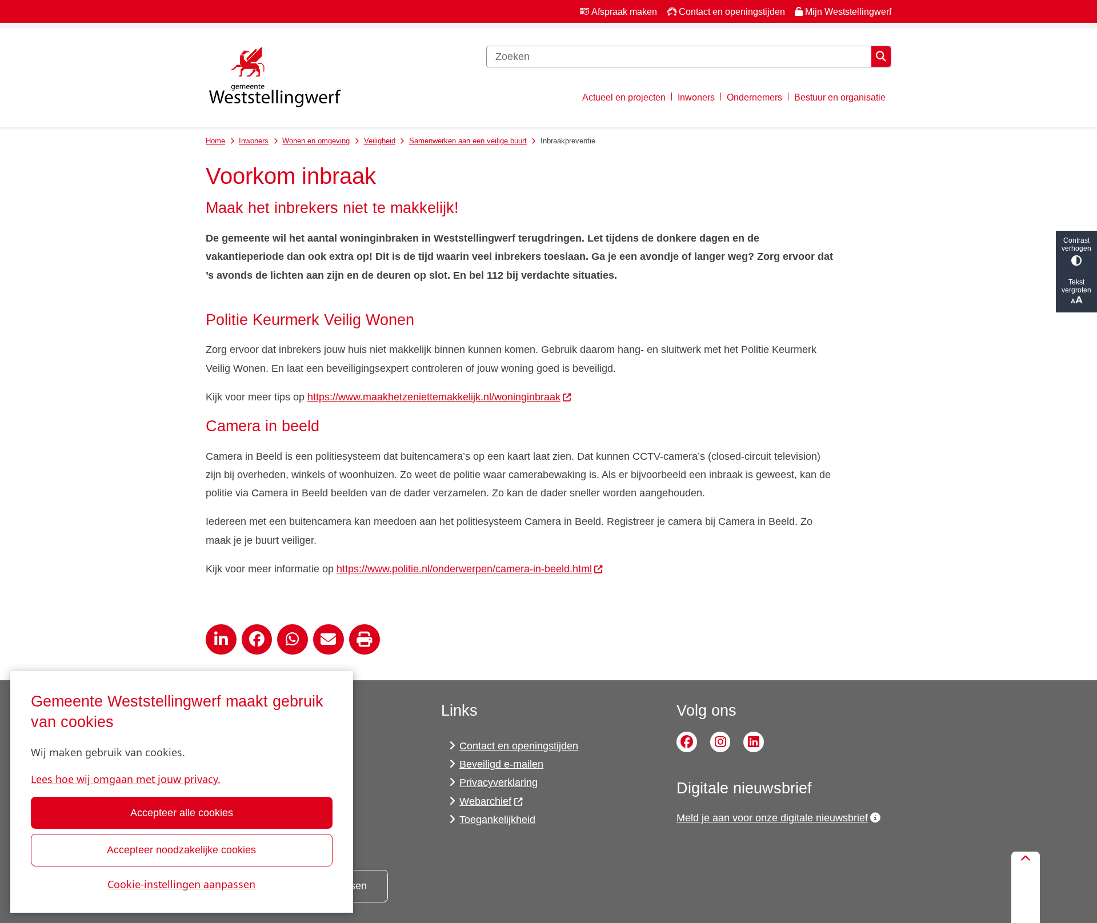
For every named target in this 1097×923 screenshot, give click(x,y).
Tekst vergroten (1076, 286)
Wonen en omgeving (316, 141)
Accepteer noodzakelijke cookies (181, 850)
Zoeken (881, 56)
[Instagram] (720, 742)
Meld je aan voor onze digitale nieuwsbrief (772, 818)
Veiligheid (379, 141)
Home (215, 141)
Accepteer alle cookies (181, 812)
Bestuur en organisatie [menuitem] (840, 97)
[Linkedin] (753, 742)
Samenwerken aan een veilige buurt (468, 141)
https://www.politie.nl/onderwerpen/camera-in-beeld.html (464, 569)
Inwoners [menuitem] (696, 97)
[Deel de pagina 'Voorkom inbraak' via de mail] (328, 639)
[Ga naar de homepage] (274, 78)
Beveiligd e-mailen (501, 764)
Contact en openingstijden (518, 746)
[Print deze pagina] (364, 639)
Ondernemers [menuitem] (754, 97)
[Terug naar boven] (1025, 887)
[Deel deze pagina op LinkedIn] (221, 639)
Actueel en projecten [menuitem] (624, 97)
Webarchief (485, 801)
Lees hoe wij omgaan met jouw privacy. (126, 779)
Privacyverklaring (498, 782)
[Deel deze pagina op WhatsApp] (292, 639)
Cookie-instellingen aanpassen (181, 884)
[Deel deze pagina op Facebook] (257, 639)
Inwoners (254, 141)
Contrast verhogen (1076, 244)
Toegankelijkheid (497, 819)
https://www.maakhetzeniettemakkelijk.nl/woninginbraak (433, 397)
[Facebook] (686, 742)
